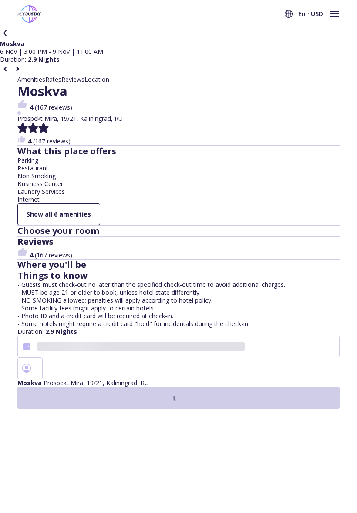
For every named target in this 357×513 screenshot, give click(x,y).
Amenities (31, 79)
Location (96, 79)
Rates (53, 79)
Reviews (72, 79)
